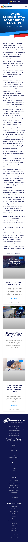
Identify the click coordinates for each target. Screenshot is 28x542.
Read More (14, 298)
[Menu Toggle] (26, 6)
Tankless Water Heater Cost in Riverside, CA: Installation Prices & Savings (14, 388)
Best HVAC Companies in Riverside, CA (14, 283)
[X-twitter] (14, 439)
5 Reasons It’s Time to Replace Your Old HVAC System (14, 335)
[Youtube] (17, 439)
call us (22, 244)
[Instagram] (10, 439)
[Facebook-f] (7, 439)
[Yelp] (20, 439)
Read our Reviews (17, 1)
